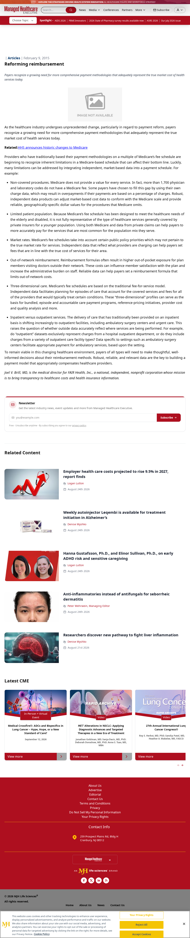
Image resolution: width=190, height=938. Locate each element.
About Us (95, 786)
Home (69, 905)
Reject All (141, 924)
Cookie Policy (42, 934)
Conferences (111, 10)
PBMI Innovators (77, 20)
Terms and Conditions (95, 803)
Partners (127, 10)
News (82, 10)
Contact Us (95, 799)
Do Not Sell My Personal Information (95, 812)
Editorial (95, 794)
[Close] (184, 924)
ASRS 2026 (152, 20)
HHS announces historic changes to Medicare (53, 147)
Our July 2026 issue (171, 20)
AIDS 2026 (60, 20)
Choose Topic (20, 20)
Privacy (95, 808)
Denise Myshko (77, 524)
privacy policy (79, 425)
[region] (95, 924)
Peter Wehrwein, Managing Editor (89, 606)
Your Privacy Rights (95, 817)
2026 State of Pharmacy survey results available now (116, 20)
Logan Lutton (76, 483)
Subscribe (166, 417)
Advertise (95, 790)
